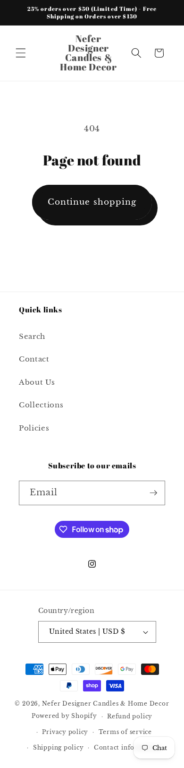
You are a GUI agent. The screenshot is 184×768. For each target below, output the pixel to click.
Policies (34, 427)
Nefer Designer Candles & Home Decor (105, 703)
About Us (37, 382)
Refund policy (129, 716)
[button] (20, 53)
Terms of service (125, 731)
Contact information (127, 747)
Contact (34, 358)
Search (32, 336)
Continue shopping (92, 202)
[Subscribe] (153, 493)
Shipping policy (58, 747)
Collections (41, 404)
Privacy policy (65, 731)
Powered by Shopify (64, 716)
